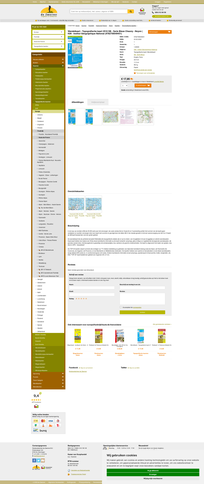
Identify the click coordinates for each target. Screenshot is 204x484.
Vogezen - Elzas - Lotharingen (48, 175)
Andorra (40, 115)
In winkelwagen (141, 85)
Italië (38, 292)
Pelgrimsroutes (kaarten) (43, 89)
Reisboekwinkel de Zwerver (78, 371)
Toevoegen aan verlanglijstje (145, 73)
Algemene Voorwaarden (56, 482)
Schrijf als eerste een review (143, 70)
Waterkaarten (39, 361)
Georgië (40, 279)
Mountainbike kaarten (42, 85)
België (39, 118)
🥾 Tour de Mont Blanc (45, 208)
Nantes (40, 260)
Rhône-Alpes (42, 198)
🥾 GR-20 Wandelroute (46, 250)
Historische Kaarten (41, 82)
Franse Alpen (42, 201)
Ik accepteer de (132, 307)
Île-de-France (42, 178)
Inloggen (158, 2)
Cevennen (41, 227)
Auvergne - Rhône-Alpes (46, 191)
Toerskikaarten (40, 98)
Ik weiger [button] (153, 474)
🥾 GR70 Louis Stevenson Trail (48, 276)
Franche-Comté (43, 185)
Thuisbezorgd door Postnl (78, 474)
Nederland (40, 302)
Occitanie (41, 221)
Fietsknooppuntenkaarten (43, 79)
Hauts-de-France (44, 137)
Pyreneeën (42, 217)
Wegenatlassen (40, 364)
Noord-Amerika (40, 338)
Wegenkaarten (40, 367)
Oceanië (38, 341)
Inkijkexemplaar (97, 102)
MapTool (43, 2)
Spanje (39, 325)
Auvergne (41, 195)
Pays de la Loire (43, 154)
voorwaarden (137, 307)
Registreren (167, 2)
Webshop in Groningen (100, 2)
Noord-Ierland (41, 305)
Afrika (37, 105)
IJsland (39, 286)
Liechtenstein (41, 295)
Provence (41, 243)
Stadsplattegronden (41, 95)
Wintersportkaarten (41, 370)
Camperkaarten (40, 69)
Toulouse (41, 266)
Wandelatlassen (40, 348)
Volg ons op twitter (134, 367)
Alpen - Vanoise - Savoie (46, 211)
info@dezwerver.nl (39, 456)
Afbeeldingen (78, 102)
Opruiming (36, 374)
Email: (71, 291)
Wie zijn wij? (115, 2)
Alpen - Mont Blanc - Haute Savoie (49, 204)
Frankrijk (40, 131)
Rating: (71, 299)
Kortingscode (71, 482)
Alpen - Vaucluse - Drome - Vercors (49, 214)
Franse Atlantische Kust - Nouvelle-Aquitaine (49, 161)
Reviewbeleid (97, 482)
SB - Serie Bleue (139, 55)
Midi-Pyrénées (43, 230)
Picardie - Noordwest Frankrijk (48, 134)
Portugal (40, 315)
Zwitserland (41, 331)
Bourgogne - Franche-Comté (47, 182)
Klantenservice (53, 2)
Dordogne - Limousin (45, 157)
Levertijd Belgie (159, 81)
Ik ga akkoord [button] (153, 470)
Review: (122, 291)
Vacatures (125, 2)
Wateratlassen (40, 357)
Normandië (42, 147)
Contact (134, 2)
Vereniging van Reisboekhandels (80, 470)
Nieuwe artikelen (38, 59)
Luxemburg (41, 299)
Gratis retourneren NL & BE (70, 2)
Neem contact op (162, 16)
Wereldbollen (37, 387)
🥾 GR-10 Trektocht (44, 269)
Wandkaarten (37, 383)
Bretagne (41, 150)
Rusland (40, 318)
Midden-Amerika (40, 335)
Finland (39, 128)
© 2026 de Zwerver (39, 482)
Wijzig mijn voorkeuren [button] (153, 478)
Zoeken (131, 11)
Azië (36, 108)
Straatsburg (42, 263)
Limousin (41, 169)
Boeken (35, 63)
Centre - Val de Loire (45, 234)
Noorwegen (41, 309)
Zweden (40, 328)
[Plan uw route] (43, 460)
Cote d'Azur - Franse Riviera (47, 240)
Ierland (39, 289)
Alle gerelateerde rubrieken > (162, 324)
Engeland (40, 124)
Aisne (111, 26)
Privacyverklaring (84, 482)
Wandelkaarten (40, 351)
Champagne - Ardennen (46, 144)
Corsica (41, 247)
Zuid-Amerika (39, 344)
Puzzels (35, 377)
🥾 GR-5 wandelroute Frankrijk (48, 273)
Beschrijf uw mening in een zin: (130, 284)
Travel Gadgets (38, 380)
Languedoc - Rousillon (45, 224)
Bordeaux (41, 253)
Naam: (71, 284)
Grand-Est (41, 141)
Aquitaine (41, 165)
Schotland (40, 322)
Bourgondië (42, 188)
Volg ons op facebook (86, 367)
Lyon (40, 256)
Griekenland (41, 283)
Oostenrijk (40, 312)
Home (35, 2)
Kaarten (35, 66)
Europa (37, 111)
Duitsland (40, 121)
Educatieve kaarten (41, 72)
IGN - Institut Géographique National (145, 49)
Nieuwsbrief (86, 2)
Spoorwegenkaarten (41, 92)
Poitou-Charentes (44, 172)
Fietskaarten (39, 76)
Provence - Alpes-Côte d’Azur (47, 237)
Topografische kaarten (42, 102)
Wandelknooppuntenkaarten (44, 354)
